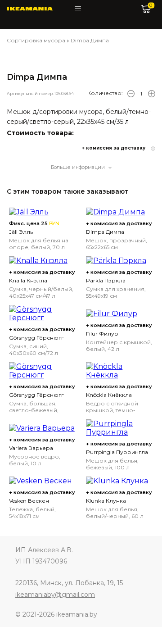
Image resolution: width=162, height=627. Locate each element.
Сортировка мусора (36, 40)
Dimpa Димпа (90, 40)
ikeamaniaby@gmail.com (55, 595)
